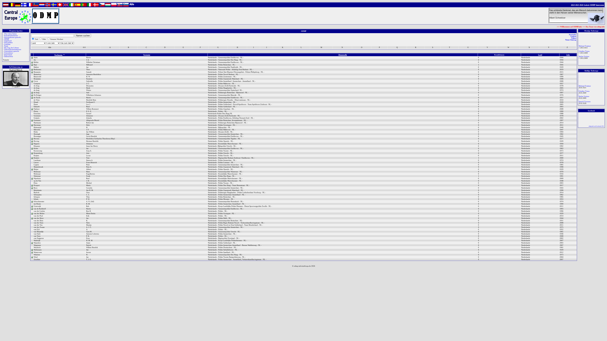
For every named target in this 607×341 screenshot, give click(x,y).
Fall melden (8, 42)
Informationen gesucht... (13, 37)
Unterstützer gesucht (11, 51)
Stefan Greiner (584, 54)
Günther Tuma (584, 49)
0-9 (84, 47)
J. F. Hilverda (583, 104)
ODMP (6, 39)
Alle (49, 47)
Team (6, 46)
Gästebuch (8, 41)
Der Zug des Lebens (11, 48)
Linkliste (7, 44)
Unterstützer (8, 53)
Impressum (8, 55)
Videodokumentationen (12, 49)
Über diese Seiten (10, 34)
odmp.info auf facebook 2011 (596, 126)
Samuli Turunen (585, 99)
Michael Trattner (585, 44)
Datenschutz (8, 56)
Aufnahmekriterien (11, 35)
